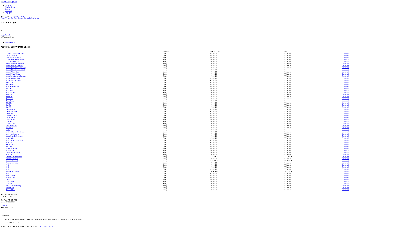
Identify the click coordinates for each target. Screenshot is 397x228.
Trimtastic (9, 183)
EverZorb (9, 121)
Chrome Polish (10, 109)
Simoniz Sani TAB (12, 163)
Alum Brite (9, 82)
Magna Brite (10, 138)
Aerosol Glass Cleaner (13, 74)
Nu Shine (9, 146)
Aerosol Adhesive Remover (15, 64)
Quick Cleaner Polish (13, 152)
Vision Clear (10, 188)
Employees (8, 13)
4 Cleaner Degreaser (12, 61)
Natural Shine (10, 144)
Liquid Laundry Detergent (14, 136)
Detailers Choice (11, 115)
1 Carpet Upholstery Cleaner (15, 53)
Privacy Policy (42, 226)
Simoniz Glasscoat (12, 161)
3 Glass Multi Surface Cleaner (15, 59)
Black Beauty (10, 92)
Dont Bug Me (10, 119)
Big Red (8, 88)
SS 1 (7, 165)
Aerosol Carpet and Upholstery (16, 68)
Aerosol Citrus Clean (12, 72)
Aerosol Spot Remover (13, 80)
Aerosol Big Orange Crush (14, 66)
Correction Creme (11, 111)
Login (3, 35)
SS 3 (7, 169)
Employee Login (18, 16)
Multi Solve (9, 142)
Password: (4, 31)
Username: (4, 27)
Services (7, 9)
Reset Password (10, 42)
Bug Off (8, 107)
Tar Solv (8, 179)
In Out (8, 130)
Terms (50, 226)
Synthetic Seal (10, 177)
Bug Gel (8, 105)
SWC (7, 173)
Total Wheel (10, 181)
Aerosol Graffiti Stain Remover (16, 76)
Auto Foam (9, 84)
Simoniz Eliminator (12, 159)
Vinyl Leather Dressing (13, 186)
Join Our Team (10, 7)
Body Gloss (9, 99)
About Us (8, 5)
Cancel (7, 35)
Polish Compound (11, 148)
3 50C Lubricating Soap (13, 57)
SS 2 (7, 167)
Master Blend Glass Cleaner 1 (15, 140)
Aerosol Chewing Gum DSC (15, 70)
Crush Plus (9, 113)
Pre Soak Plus (10, 150)
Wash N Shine (10, 190)
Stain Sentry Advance (13, 171)
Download (345, 53)
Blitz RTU (9, 97)
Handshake (9, 128)
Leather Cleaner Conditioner (15, 132)
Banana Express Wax (13, 86)
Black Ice (9, 95)
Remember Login (8, 37)
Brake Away (10, 101)
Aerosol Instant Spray (13, 78)
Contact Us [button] (4, 205)
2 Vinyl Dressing (11, 55)
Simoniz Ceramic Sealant (14, 157)
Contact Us (8, 11)
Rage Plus (9, 155)
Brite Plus (9, 103)
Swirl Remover (11, 175)
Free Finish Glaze (11, 126)
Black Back (9, 90)
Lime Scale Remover (12, 134)
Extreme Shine (10, 123)
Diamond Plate (10, 117)
